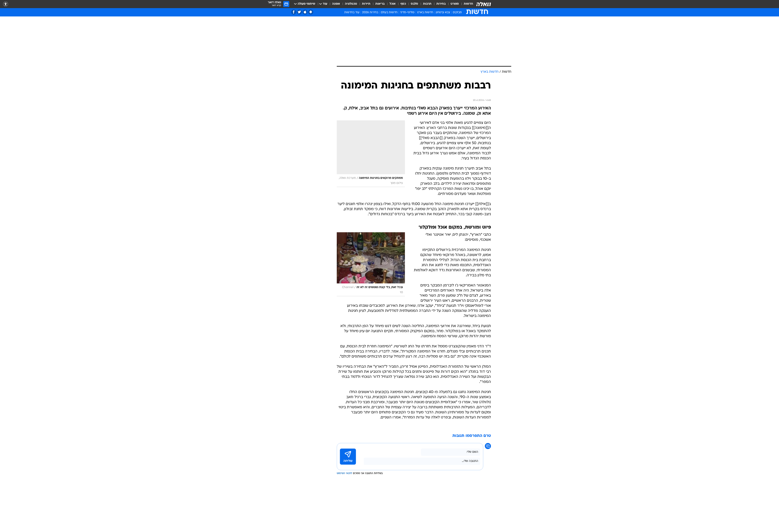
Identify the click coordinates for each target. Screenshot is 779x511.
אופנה (336, 3)
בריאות (380, 3)
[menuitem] (466, 4)
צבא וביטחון (443, 12)
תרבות (427, 3)
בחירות (441, 3)
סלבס (414, 3)
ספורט (455, 3)
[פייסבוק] (293, 12)
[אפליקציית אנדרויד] (310, 12)
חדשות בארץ (425, 12)
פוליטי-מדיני (407, 12)
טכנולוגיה (351, 3)
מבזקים (457, 12)
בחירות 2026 (370, 12)
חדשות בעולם (389, 12)
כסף (403, 3)
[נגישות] (5, 4)
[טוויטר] (299, 12)
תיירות (366, 3)
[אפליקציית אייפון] (305, 12)
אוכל (393, 3)
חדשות (468, 3)
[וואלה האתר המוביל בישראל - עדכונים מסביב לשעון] (483, 4)
